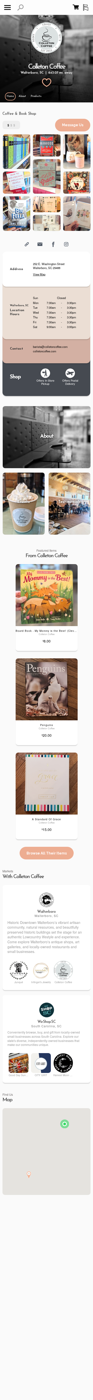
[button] (20, 7)
